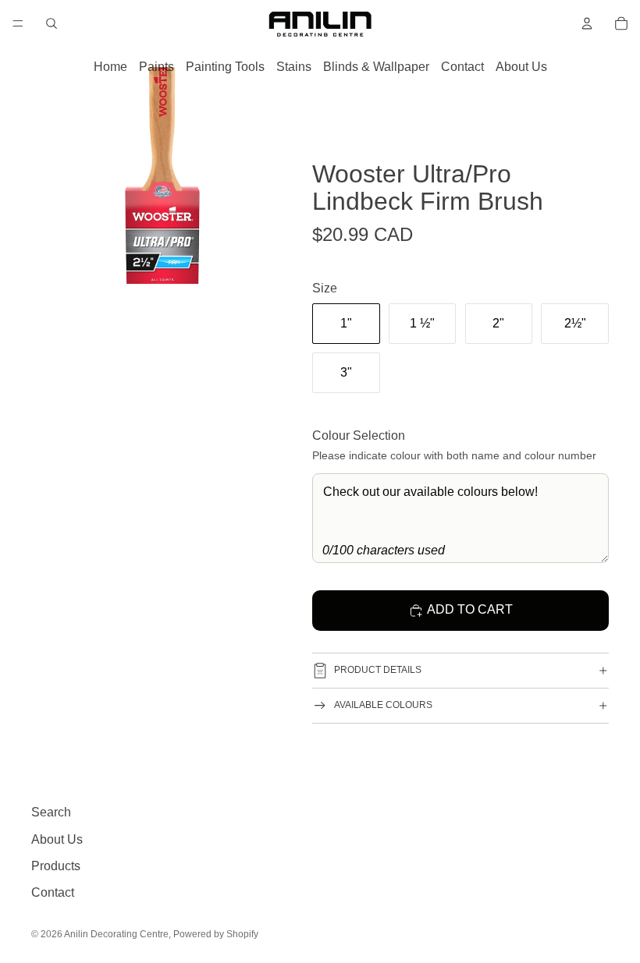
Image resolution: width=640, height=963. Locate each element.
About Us (521, 66)
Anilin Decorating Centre (116, 934)
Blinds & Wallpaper (376, 66)
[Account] (587, 23)
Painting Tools (225, 66)
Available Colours (383, 704)
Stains (293, 66)
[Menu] (18, 23)
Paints (156, 66)
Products (55, 866)
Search (51, 812)
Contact (462, 66)
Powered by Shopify (215, 934)
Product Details (377, 669)
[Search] (51, 23)
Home (110, 66)
